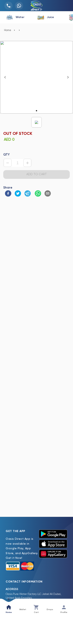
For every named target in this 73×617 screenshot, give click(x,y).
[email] (47, 194)
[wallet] (22, 606)
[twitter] (18, 194)
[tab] (15, 17)
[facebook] (8, 194)
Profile (63, 612)
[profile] (63, 607)
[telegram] (27, 194)
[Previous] (5, 77)
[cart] (36, 607)
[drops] (50, 606)
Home (7, 30)
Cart (36, 612)
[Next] (68, 77)
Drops (50, 609)
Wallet (22, 609)
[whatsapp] (38, 194)
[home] (9, 607)
